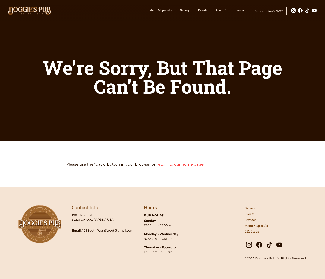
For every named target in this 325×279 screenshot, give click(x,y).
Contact (241, 10)
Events (202, 10)
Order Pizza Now (269, 11)
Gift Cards (252, 231)
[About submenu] (226, 10)
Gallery (185, 10)
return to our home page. (180, 164)
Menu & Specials (160, 10)
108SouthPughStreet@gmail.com (107, 230)
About (219, 10)
